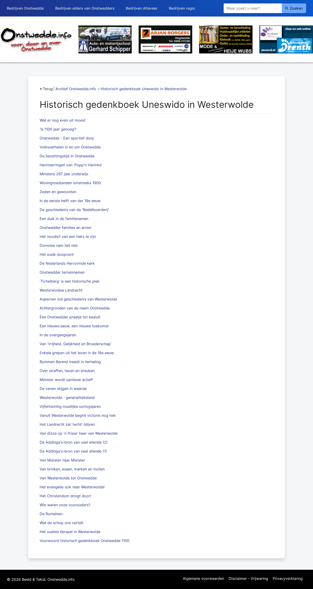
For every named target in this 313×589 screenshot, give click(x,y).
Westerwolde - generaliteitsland (67, 397)
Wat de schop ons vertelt (61, 522)
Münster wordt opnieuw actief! (66, 379)
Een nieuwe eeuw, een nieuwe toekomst (74, 326)
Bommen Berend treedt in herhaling (70, 361)
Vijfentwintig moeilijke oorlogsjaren (70, 406)
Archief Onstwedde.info (75, 88)
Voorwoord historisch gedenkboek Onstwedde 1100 (84, 540)
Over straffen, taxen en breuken (67, 370)
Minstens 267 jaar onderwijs (64, 174)
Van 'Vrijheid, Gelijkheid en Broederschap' (76, 344)
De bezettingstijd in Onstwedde (67, 156)
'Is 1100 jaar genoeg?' (58, 129)
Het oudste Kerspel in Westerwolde (70, 531)
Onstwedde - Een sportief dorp (67, 138)
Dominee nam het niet (59, 245)
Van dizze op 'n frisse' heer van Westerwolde (79, 433)
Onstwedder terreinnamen (62, 272)
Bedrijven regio (182, 8)
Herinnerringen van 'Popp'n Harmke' (71, 165)
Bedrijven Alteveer (141, 8)
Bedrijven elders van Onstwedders (84, 8)
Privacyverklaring (288, 579)
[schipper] (105, 39)
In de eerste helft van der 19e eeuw (70, 200)
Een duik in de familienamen (64, 218)
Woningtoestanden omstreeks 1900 (70, 183)
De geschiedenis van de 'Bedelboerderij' (74, 209)
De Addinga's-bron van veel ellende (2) (74, 442)
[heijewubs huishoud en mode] (226, 39)
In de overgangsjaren (58, 335)
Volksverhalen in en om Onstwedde (70, 147)
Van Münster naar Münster (62, 460)
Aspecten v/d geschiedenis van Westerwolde (78, 299)
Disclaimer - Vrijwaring (248, 579)
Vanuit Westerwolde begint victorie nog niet (78, 415)
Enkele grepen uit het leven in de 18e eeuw (77, 352)
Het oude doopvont (57, 254)
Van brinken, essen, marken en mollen (72, 469)
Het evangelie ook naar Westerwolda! (72, 487)
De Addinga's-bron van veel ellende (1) (73, 451)
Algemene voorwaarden (203, 579)
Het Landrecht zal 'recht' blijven (67, 424)
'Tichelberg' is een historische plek (69, 281)
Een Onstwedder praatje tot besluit (70, 317)
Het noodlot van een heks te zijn (68, 236)
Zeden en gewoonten (58, 191)
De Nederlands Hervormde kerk (67, 263)
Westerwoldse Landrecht (61, 290)
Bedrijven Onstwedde (25, 8)
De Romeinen (51, 513)
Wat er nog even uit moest (62, 120)
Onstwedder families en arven (65, 227)
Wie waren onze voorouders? (65, 505)
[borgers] (165, 39)
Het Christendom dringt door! (65, 496)
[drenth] (286, 39)
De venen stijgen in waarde (63, 388)
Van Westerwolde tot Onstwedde (68, 478)
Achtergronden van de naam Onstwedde (75, 308)
